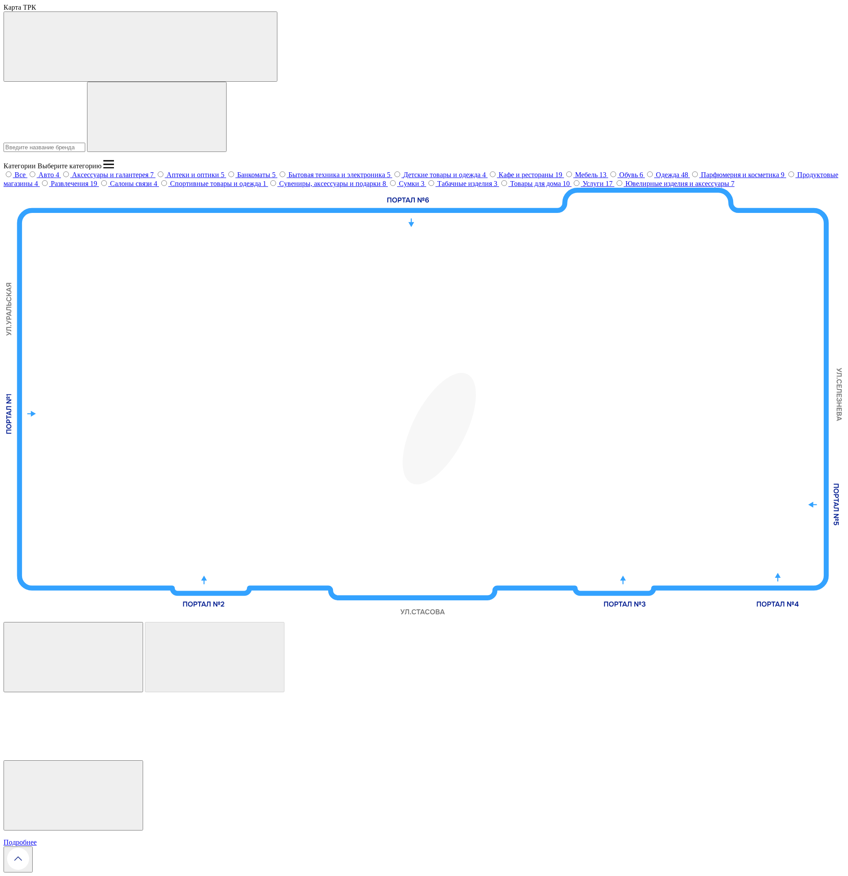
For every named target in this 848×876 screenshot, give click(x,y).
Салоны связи (132, 183)
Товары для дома (536, 183)
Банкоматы (254, 174)
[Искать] (157, 117)
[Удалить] (214, 657)
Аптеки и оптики (194, 174)
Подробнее (20, 842)
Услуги (594, 183)
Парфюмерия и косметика (741, 174)
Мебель (587, 174)
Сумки (410, 183)
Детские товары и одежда (442, 174)
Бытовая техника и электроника (337, 174)
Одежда (668, 174)
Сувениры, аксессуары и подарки (330, 183)
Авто (47, 174)
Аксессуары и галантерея (111, 174)
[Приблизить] (73, 657)
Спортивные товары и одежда (216, 183)
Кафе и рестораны (527, 174)
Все (20, 174)
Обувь (629, 174)
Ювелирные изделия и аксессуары (678, 183)
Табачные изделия (465, 183)
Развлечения (70, 183)
